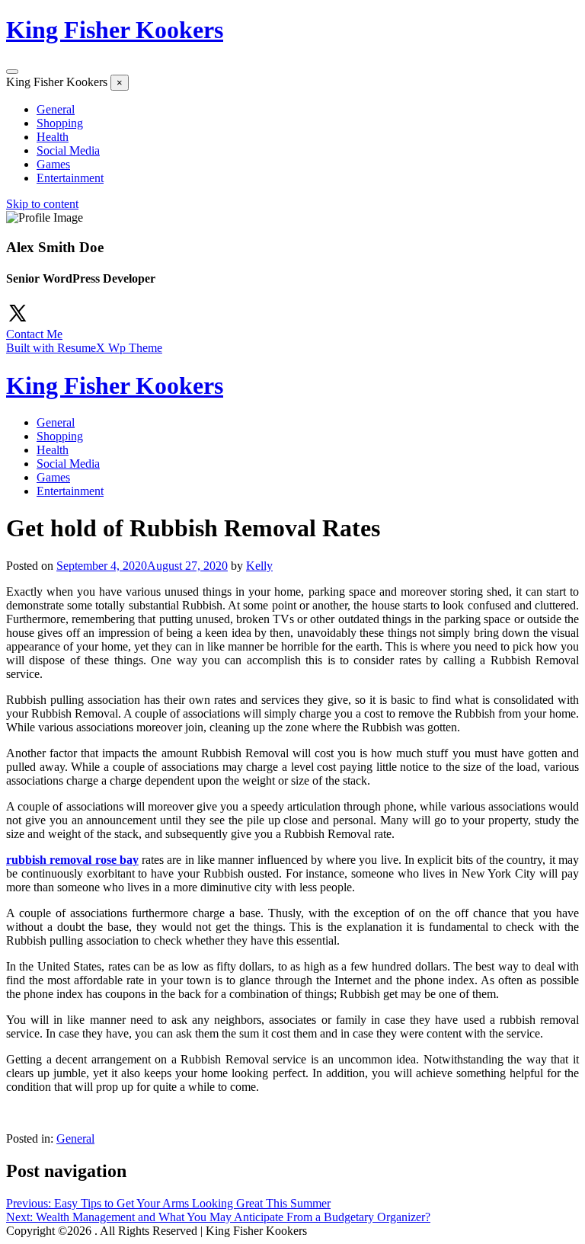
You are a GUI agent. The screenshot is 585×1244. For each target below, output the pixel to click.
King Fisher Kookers (114, 29)
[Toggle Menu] (12, 71)
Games (53, 164)
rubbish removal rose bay (72, 859)
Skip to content (42, 203)
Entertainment (70, 177)
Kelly (259, 565)
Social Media (68, 150)
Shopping (60, 123)
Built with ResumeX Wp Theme (84, 347)
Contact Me (34, 334)
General (56, 109)
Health (53, 136)
